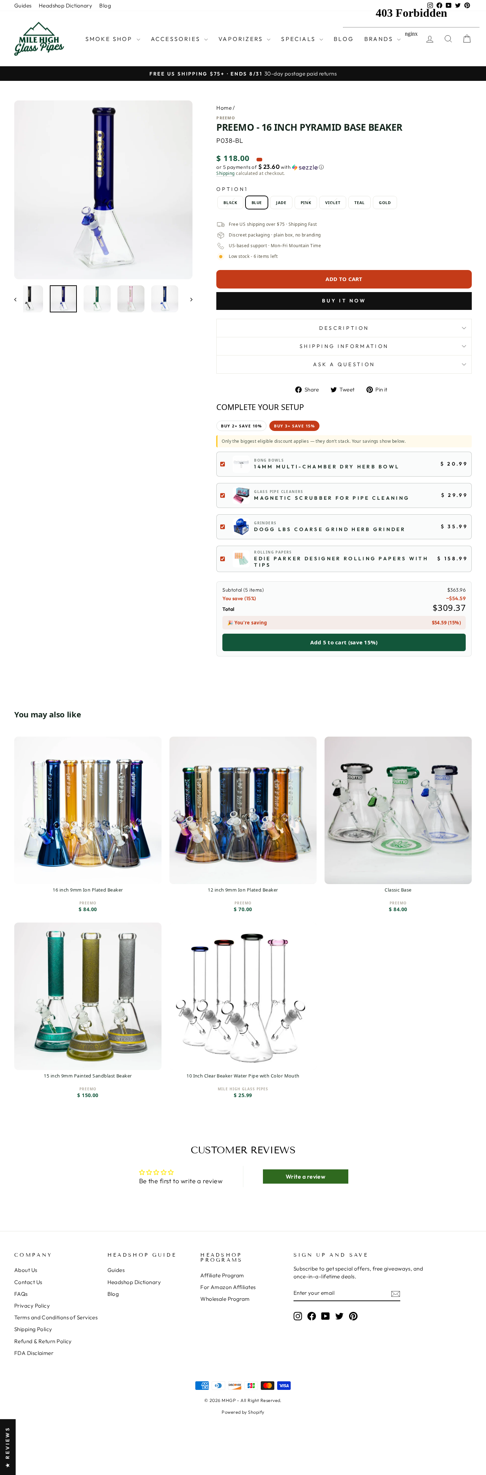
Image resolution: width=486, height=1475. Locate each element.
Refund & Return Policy (43, 1341)
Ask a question (344, 364)
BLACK (230, 202)
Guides (23, 5)
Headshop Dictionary (66, 5)
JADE (281, 202)
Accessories (176, 38)
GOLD (385, 202)
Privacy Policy (32, 1305)
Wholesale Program (225, 1298)
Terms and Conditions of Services (55, 1317)
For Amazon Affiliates (227, 1287)
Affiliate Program (222, 1275)
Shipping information (344, 346)
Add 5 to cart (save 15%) (343, 642)
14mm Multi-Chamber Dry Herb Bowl (327, 466)
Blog (105, 5)
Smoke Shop (110, 38)
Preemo (225, 117)
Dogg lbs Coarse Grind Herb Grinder (330, 529)
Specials (299, 38)
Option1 (232, 189)
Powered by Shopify (243, 1412)
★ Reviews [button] (7, 1447)
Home (224, 107)
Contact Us (28, 1282)
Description (344, 328)
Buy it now (344, 300)
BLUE (257, 202)
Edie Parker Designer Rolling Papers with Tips (341, 561)
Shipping (225, 173)
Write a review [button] (305, 1176)
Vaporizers (241, 38)
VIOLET (332, 202)
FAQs (21, 1293)
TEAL (359, 202)
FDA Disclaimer (33, 1353)
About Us (25, 1270)
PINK (306, 202)
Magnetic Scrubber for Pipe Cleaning (332, 498)
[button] (344, 167)
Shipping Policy (33, 1329)
